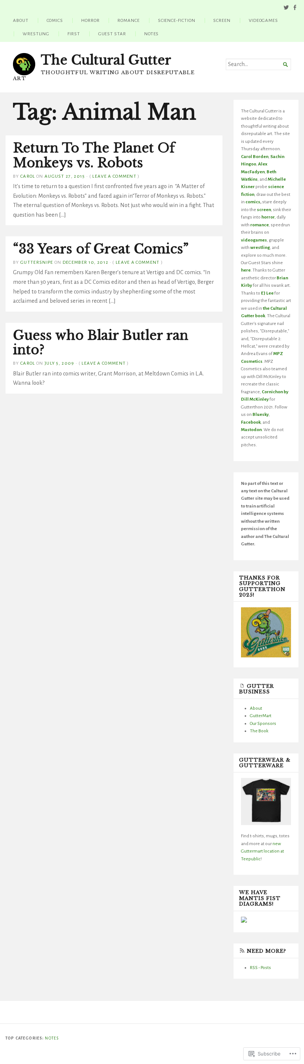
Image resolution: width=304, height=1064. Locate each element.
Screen (222, 20)
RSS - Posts (260, 967)
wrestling (260, 247)
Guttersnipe (36, 262)
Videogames (263, 20)
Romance (128, 20)
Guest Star (112, 33)
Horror (90, 20)
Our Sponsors (263, 723)
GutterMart (260, 715)
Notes (151, 33)
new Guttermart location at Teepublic (262, 851)
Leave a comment (114, 176)
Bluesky (260, 414)
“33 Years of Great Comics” (101, 249)
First (73, 33)
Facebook (251, 422)
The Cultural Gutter (106, 60)
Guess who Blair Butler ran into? (100, 343)
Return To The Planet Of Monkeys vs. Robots (94, 155)
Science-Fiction (176, 20)
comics (252, 201)
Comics (55, 20)
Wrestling (36, 33)
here (246, 270)
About (21, 20)
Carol (27, 176)
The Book (259, 730)
